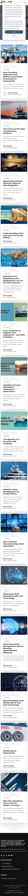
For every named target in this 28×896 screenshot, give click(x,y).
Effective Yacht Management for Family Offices (11, 491)
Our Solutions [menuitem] (6, 860)
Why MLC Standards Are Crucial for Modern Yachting (12, 803)
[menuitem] (6, 863)
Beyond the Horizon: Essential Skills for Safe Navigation (13, 183)
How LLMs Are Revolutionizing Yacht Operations (13, 544)
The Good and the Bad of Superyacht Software (14, 131)
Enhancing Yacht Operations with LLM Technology (13, 596)
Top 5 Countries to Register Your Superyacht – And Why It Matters (14, 334)
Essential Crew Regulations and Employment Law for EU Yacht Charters (13, 279)
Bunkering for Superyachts (10, 752)
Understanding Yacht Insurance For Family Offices (13, 235)
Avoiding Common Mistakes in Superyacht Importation (12, 388)
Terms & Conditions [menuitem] (18, 892)
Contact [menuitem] (4, 875)
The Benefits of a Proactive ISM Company (11, 441)
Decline (14, 35)
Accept (14, 32)
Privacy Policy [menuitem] (8, 892)
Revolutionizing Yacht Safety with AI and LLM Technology (13, 703)
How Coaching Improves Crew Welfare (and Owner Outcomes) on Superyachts (13, 76)
